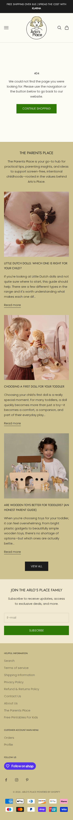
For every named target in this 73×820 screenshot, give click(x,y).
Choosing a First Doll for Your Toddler (34, 386)
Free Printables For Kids (21, 717)
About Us (11, 703)
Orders (9, 737)
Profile (8, 744)
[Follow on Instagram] (17, 780)
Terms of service (16, 668)
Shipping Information (19, 675)
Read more (12, 305)
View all (36, 566)
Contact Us (12, 696)
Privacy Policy (14, 682)
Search (9, 661)
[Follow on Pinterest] (27, 780)
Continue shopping (36, 108)
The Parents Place (17, 710)
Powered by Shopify (48, 792)
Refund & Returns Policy (21, 689)
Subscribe (36, 630)
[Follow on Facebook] (6, 780)
